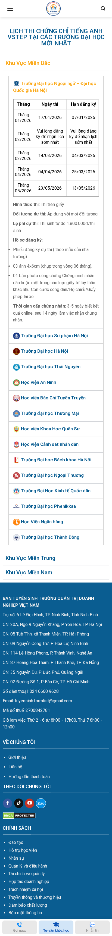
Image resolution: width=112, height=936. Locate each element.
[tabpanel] (56, 310)
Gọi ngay (19, 930)
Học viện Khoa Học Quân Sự (50, 428)
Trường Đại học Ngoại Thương (52, 475)
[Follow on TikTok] (18, 803)
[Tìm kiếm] (103, 8)
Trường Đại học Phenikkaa (48, 506)
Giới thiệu (17, 757)
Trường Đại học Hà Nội (44, 351)
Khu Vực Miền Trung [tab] (30, 558)
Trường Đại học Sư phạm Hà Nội (54, 335)
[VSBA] (53, 8)
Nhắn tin (92, 930)
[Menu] (10, 8)
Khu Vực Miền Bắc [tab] (28, 63)
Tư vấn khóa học (56, 930)
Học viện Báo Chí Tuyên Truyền (53, 397)
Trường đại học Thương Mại (49, 413)
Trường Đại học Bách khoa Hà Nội (55, 459)
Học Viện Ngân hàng (41, 521)
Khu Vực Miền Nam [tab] (29, 572)
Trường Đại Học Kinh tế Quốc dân (55, 490)
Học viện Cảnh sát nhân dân (49, 444)
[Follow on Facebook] (7, 803)
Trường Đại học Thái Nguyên (50, 366)
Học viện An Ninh (38, 382)
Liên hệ (15, 766)
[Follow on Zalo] (41, 803)
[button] (56, 86)
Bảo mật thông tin (25, 912)
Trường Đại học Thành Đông (49, 537)
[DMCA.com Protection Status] (19, 815)
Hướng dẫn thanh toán (29, 776)
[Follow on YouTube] (29, 803)
